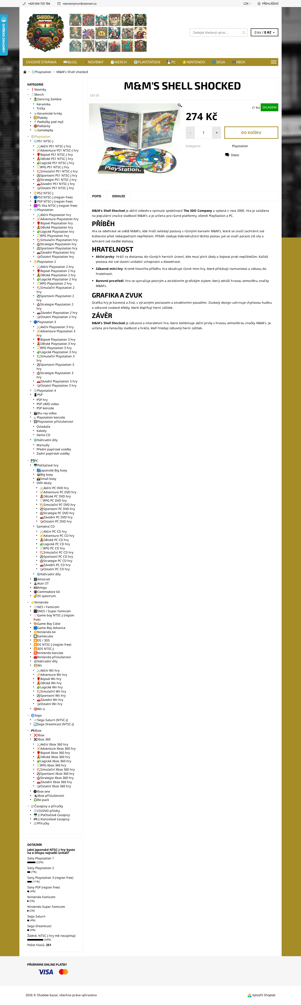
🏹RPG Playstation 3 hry (54, 348)
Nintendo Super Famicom (46, 906)
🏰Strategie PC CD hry (56, 561)
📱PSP (38, 395)
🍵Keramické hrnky (47, 113)
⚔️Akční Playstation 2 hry (55, 267)
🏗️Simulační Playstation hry (57, 240)
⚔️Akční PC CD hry (53, 531)
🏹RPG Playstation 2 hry (54, 283)
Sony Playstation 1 (40, 858)
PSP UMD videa (48, 404)
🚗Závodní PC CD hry (55, 565)
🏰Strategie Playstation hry (56, 244)
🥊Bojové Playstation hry (55, 223)
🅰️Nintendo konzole (48, 653)
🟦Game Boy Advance (49, 628)
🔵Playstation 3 (44, 322)
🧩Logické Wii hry (50, 687)
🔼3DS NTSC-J (43, 649)
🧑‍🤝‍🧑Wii (37, 665)
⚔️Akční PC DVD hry (54, 488)
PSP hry (42, 400)
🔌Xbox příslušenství (48, 795)
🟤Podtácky (41, 126)
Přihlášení (270, 3)
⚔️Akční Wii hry (48, 670)
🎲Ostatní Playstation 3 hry (56, 385)
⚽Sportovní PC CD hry (56, 556)
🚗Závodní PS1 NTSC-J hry (56, 184)
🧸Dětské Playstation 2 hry (56, 275)
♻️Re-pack (41, 800)
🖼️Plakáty (40, 117)
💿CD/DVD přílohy (46, 811)
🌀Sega (218, 62)
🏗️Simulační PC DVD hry (57, 504)
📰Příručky (41, 823)
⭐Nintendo (193, 62)
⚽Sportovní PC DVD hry (57, 509)
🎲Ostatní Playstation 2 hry (56, 317)
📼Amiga (40, 587)
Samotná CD (46, 526)
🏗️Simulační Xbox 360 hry (56, 769)
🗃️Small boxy (46, 479)
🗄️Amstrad (41, 579)
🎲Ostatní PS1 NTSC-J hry (55, 188)
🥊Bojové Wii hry (49, 679)
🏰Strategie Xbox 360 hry (55, 778)
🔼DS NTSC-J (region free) (52, 644)
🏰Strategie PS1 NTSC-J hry (56, 179)
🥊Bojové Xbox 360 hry (53, 753)
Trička (41, 108)
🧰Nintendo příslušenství (52, 657)
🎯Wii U (39, 709)
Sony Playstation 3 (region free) (50, 877)
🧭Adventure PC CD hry (57, 536)
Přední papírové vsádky (54, 449)
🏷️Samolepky (43, 130)
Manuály (43, 445)
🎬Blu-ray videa (45, 413)
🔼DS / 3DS (41, 640)
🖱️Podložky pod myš (48, 122)
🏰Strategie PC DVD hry (57, 513)
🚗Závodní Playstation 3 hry (57, 381)
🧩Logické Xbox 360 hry (54, 761)
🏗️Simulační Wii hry (51, 691)
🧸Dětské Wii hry (49, 683)
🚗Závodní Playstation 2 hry (57, 313)
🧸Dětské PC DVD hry (55, 496)
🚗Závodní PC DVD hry (56, 517)
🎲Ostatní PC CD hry (55, 569)
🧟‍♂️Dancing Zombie (47, 99)
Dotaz (235, 155)
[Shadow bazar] (86, 32)
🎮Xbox (238, 62)
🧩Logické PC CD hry (55, 544)
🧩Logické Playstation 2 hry (57, 279)
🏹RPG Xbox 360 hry (51, 765)
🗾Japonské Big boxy (52, 470)
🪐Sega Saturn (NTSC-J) (50, 720)
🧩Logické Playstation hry (55, 231)
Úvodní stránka (41, 62)
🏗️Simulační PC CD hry (56, 552)
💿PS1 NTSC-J (43, 141)
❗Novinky (94, 62)
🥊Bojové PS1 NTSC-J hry (55, 154)
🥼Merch (118, 62)
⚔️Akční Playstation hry (54, 215)
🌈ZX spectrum (44, 596)
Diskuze (118, 196)
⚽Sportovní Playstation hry (57, 248)
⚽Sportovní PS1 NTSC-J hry (57, 175)
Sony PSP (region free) (43, 887)
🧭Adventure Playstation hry (57, 219)
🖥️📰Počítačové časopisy (51, 815)
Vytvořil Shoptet (263, 995)
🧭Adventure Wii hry (52, 674)
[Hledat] (243, 32)
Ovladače (43, 426)
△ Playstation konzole (49, 417)
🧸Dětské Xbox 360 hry (53, 757)
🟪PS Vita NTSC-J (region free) (55, 205)
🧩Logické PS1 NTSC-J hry (55, 163)
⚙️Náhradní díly (45, 440)
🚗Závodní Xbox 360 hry (54, 782)
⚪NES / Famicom (46, 607)
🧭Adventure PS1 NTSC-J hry (57, 150)
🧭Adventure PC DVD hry (58, 492)
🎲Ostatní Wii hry (49, 704)
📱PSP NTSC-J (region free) (52, 201)
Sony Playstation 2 (40, 868)
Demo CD (43, 435)
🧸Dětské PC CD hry (54, 540)
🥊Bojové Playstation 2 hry (56, 271)
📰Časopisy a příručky (47, 806)
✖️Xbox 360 (41, 739)
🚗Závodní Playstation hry (56, 252)
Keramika (43, 104)
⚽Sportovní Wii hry (51, 695)
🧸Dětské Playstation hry (55, 227)
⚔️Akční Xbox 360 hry (52, 744)
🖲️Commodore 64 (46, 592)
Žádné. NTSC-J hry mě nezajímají (51, 936)
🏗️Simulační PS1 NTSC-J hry (57, 171)
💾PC (171, 62)
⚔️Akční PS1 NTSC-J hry (54, 146)
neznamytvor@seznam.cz (80, 3)
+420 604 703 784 (39, 3)
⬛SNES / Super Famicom (52, 611)
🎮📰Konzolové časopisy (51, 819)
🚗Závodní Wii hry (50, 700)
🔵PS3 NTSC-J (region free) (52, 197)
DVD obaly (44, 483)
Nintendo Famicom (41, 897)
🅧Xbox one (41, 791)
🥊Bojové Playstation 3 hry (56, 339)
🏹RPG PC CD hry (52, 548)
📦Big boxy (45, 474)
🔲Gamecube (43, 636)
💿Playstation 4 (44, 390)
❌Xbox (38, 735)
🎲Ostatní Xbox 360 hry (54, 786)
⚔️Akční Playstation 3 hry (55, 327)
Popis (96, 196)
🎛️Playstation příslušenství (53, 421)
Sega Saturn (36, 916)
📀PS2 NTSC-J (43, 193)
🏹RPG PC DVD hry (53, 500)
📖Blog (70, 62)
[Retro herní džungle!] (25, 72)
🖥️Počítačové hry (45, 465)
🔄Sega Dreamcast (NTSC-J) (53, 724)
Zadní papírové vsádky (53, 453)
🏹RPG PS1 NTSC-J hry (53, 167)
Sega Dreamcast (39, 926)
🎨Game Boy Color (47, 623)
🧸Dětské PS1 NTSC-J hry (55, 159)
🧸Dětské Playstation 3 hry (56, 344)
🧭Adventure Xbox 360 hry (56, 748)
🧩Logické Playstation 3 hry (57, 352)
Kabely (41, 431)
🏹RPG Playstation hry (53, 236)
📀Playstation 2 (44, 261)
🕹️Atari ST (41, 583)
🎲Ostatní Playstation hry (55, 256)
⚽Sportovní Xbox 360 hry (55, 773)
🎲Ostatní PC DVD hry (56, 521)
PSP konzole (45, 408)
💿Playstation (147, 62)
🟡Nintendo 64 (44, 632)
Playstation (240, 146)
